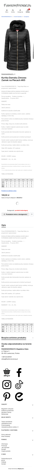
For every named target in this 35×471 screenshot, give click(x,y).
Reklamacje (4, 414)
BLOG (3, 460)
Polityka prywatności (7, 410)
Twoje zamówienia (6, 421)
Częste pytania (5, 451)
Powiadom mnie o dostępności (16, 214)
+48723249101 (6, 357)
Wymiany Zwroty (6, 412)
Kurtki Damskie (18, 16)
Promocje (4, 445)
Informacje (4, 444)
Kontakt (3, 449)
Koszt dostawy (5, 436)
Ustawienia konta (6, 423)
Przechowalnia (5, 425)
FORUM (3, 462)
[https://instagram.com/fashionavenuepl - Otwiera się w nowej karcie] (6, 384)
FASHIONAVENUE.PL (6, 16)
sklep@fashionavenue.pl (9, 359)
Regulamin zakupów (7, 408)
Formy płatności (6, 434)
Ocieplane (26, 16)
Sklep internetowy (15, 468)
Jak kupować (5, 447)
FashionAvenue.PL (6, 458)
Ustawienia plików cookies (9, 427)
